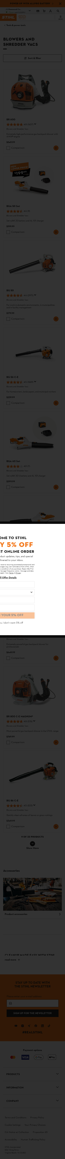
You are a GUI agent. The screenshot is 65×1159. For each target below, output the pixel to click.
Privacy (18, 573)
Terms (11, 573)
